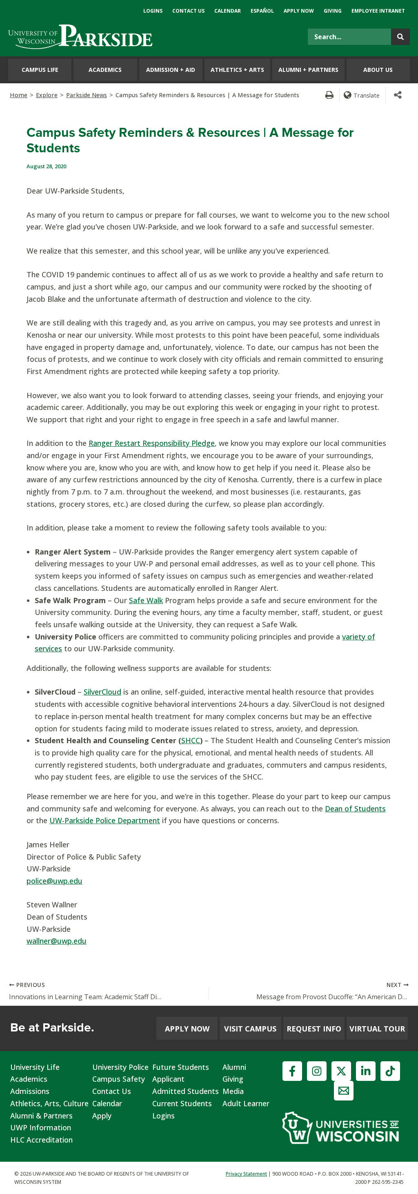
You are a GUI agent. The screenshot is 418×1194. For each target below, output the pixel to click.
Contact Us (111, 1091)
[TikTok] (390, 1071)
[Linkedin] (366, 1071)
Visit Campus (250, 1029)
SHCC (190, 740)
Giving (232, 1079)
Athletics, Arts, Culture (49, 1103)
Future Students (180, 1067)
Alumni (234, 1067)
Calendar (107, 1103)
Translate (367, 95)
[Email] (344, 1090)
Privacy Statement (246, 1173)
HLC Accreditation (41, 1140)
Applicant (168, 1079)
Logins (163, 1115)
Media (233, 1091)
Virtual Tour (377, 1029)
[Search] (400, 37)
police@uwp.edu (54, 881)
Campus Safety (118, 1079)
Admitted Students (185, 1091)
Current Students (182, 1103)
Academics (28, 1079)
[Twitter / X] (341, 1071)
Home (18, 95)
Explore (47, 95)
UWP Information (40, 1127)
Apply (101, 1115)
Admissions (29, 1091)
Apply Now (187, 1029)
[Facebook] (292, 1071)
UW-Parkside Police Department (104, 820)
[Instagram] (317, 1071)
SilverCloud (102, 692)
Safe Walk (146, 600)
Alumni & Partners (41, 1115)
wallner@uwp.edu (57, 941)
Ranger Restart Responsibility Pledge (152, 443)
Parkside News (86, 95)
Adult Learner (245, 1103)
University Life (35, 1067)
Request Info (314, 1029)
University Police (120, 1067)
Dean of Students (355, 808)
